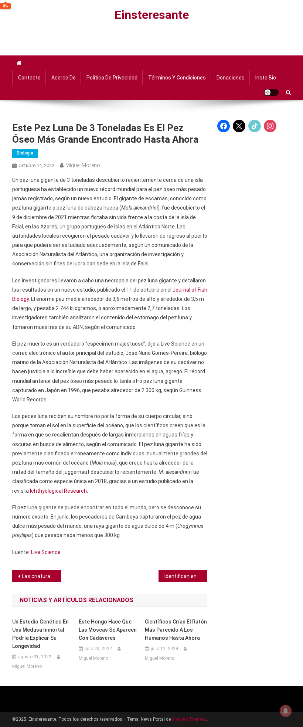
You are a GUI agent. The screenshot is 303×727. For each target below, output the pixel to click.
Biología (25, 153)
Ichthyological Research (58, 491)
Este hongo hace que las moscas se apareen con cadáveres (108, 630)
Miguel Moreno (82, 165)
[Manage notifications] (286, 711)
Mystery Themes (189, 719)
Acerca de (63, 78)
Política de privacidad (111, 78)
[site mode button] (271, 92)
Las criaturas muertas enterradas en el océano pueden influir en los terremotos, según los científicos (41, 576)
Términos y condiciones (177, 78)
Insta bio (265, 78)
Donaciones (231, 78)
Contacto (29, 78)
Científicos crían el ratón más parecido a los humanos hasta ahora (176, 630)
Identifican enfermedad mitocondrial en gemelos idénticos (185, 576)
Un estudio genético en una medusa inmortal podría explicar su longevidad (40, 634)
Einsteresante (152, 15)
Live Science (46, 552)
